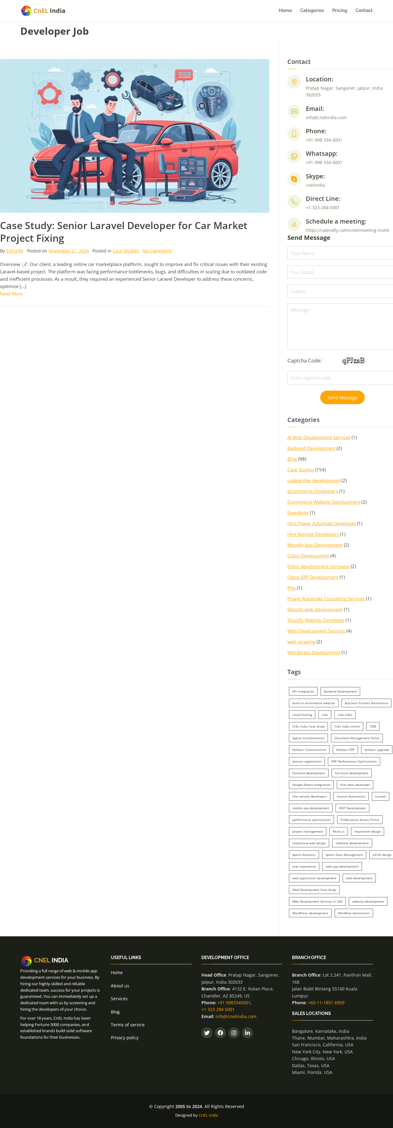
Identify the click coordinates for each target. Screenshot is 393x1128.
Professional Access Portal (359, 820)
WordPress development (310, 913)
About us (120, 986)
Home (285, 10)
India (49, 10)
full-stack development (351, 773)
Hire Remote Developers (313, 534)
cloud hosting (302, 714)
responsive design (367, 831)
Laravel (380, 796)
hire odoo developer (355, 785)
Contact (364, 10)
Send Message (342, 397)
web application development (314, 878)
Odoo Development (308, 555)
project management (307, 831)
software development (352, 843)
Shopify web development (315, 609)
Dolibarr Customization (309, 749)
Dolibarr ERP (345, 749)
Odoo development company (318, 566)
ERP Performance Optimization (354, 761)
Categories (312, 10)
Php (291, 588)
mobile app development (310, 808)
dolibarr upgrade (376, 749)
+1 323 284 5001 (218, 1009)
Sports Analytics (304, 855)
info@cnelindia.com (236, 1016)
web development (359, 878)
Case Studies (126, 251)
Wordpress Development (313, 652)
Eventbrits (298, 512)
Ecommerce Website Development (323, 502)
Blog (292, 459)
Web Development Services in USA (317, 901)
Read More (11, 294)
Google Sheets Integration (311, 785)
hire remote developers (309, 796)
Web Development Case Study (314, 890)
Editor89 (14, 251)
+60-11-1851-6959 (326, 1002)
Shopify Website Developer (315, 620)
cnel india (345, 714)
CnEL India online (347, 726)
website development (368, 901)
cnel (325, 714)
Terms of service (128, 1025)
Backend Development (311, 448)
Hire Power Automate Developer (321, 523)
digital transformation (308, 738)
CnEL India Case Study (308, 726)
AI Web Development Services (318, 437)
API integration (303, 691)
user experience (304, 866)
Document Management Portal (356, 738)
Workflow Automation (354, 913)
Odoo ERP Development (312, 577)
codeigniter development (313, 480)
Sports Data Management (344, 855)
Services (119, 998)
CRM (373, 726)
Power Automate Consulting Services (326, 598)
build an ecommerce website (313, 703)
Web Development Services (316, 631)
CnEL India (208, 1115)
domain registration (306, 761)
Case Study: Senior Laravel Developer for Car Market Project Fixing (123, 232)
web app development (342, 866)
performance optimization (311, 820)
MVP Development (352, 808)
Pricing (339, 10)
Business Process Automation (366, 703)
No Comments (157, 251)
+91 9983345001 (234, 1002)
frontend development (308, 773)
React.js (338, 831)
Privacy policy (124, 1037)
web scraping (301, 641)
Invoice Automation (351, 796)
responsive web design (309, 843)
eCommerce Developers (312, 491)
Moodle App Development (315, 545)
